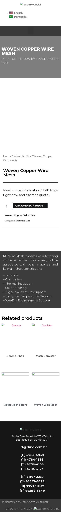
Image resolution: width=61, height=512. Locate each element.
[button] (30, 30)
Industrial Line (22, 156)
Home (7, 156)
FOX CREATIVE (27, 508)
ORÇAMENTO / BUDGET (30, 205)
